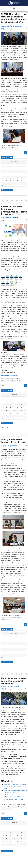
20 (14, 177)
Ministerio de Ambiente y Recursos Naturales (12, 806)
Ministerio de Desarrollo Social (10, 445)
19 (10, 177)
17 (3, 177)
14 (17, 174)
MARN (14, 804)
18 (6, 177)
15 (21, 174)
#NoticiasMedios (12, 147)
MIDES (8, 619)
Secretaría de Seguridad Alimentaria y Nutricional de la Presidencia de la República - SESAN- (11, 26)
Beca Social (18, 615)
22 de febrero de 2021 (7, 29)
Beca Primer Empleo (9, 615)
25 (6, 180)
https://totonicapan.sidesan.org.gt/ (9, 375)
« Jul (2, 185)
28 (17, 180)
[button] (14, 8)
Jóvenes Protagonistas (16, 617)
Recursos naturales (6, 808)
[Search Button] (25, 152)
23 (24, 177)
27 (14, 180)
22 (21, 177)
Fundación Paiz (5, 617)
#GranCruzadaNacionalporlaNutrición (13, 145)
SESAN (18, 380)
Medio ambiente (21, 804)
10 (3, 174)
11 (6, 174)
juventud (4, 619)
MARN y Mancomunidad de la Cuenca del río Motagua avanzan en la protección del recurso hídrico (15, 786)
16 (24, 174)
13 (14, 174)
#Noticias (4, 147)
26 (10, 180)
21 (17, 177)
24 (3, 180)
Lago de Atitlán (7, 804)
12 (10, 174)
